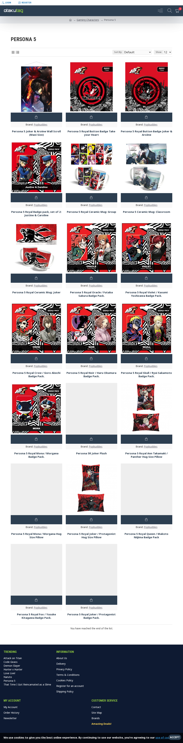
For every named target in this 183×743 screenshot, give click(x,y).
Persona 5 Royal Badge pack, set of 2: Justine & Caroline (36, 213)
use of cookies (165, 737)
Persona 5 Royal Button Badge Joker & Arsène (146, 133)
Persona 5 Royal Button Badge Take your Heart (91, 133)
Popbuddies (40, 124)
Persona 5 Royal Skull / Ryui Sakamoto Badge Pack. (146, 374)
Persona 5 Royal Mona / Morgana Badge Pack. (36, 455)
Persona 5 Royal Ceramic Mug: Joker (36, 292)
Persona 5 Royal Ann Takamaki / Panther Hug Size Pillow (146, 455)
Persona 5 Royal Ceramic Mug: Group (91, 212)
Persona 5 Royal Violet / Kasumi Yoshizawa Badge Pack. (146, 294)
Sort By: (118, 52)
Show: (159, 52)
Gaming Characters (88, 20)
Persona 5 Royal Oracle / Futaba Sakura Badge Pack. (91, 294)
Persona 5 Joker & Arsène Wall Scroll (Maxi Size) (36, 133)
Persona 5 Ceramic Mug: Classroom (146, 212)
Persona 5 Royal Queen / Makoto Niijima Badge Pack (146, 535)
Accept (175, 737)
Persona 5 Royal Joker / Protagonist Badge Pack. (91, 616)
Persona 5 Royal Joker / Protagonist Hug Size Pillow (91, 535)
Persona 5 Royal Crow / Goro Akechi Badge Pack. (36, 374)
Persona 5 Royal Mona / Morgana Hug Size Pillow (36, 535)
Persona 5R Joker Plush (91, 453)
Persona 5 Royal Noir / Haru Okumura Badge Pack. (91, 374)
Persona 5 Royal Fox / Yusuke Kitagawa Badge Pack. (36, 616)
